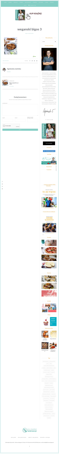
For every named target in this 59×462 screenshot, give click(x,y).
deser (51, 363)
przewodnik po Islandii (49, 385)
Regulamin (13, 437)
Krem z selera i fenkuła (49, 376)
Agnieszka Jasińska (14, 69)
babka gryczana (45, 361)
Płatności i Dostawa (45, 437)
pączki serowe (52, 389)
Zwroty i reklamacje (33, 437)
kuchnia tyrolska (45, 378)
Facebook (8, 71)
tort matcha (52, 398)
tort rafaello (46, 400)
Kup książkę (49, 143)
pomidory (51, 383)
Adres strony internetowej (30, 118)
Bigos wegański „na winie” (13, 83)
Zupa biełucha (53, 338)
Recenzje (41, 2)
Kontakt (52, 2)
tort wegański (51, 400)
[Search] (55, 41)
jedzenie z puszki (49, 374)
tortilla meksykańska (45, 396)
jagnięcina (52, 372)
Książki (10, 2)
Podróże (35, 2)
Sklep (25, 5)
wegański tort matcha (47, 413)
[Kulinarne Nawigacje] (29, 14)
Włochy (53, 413)
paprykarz (46, 383)
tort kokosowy (53, 396)
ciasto (47, 363)
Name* (3, 117)
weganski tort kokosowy (49, 411)
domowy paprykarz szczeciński (49, 365)
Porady (21, 2)
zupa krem (52, 415)
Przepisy (16, 2)
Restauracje (28, 2)
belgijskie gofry (52, 361)
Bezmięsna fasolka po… (53, 351)
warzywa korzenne (49, 409)
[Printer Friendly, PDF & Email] (34, 56)
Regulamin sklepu (22, 437)
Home (5, 2)
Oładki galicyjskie (45, 339)
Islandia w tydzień (46, 372)
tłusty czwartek (49, 402)
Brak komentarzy (29, 33)
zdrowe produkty (47, 415)
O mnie (46, 2)
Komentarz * (5, 103)
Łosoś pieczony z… (45, 351)
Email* (16, 117)
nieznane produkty (52, 378)
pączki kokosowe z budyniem (49, 387)
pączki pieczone (45, 389)
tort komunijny (46, 398)
